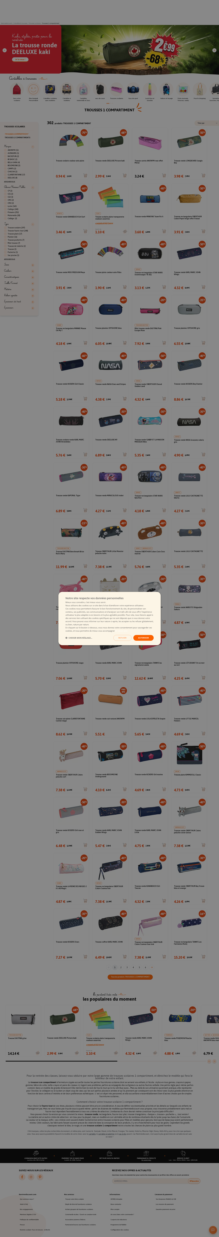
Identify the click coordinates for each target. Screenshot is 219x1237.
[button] (78, 637)
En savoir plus (121, 631)
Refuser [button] (122, 638)
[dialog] (109, 618)
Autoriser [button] (143, 638)
